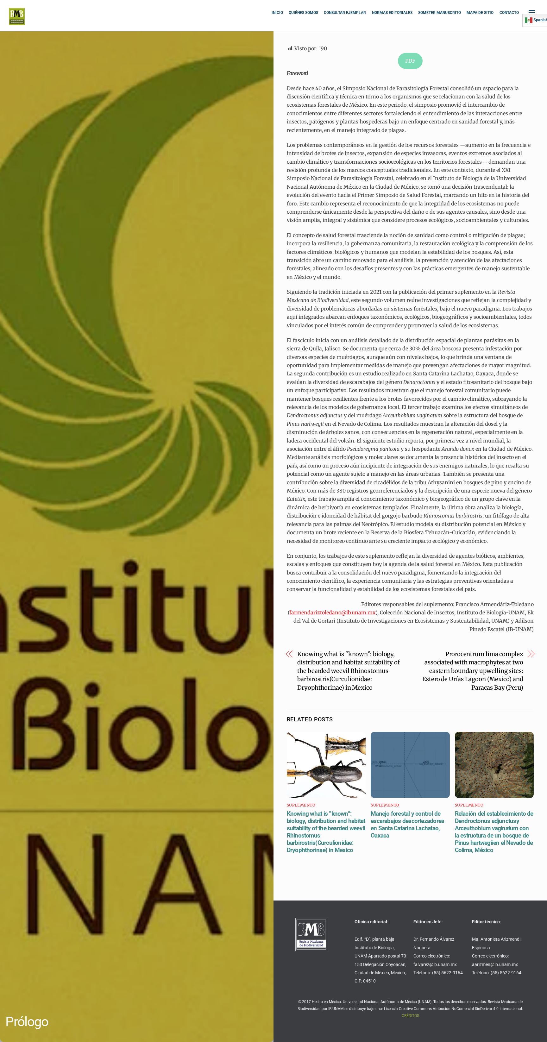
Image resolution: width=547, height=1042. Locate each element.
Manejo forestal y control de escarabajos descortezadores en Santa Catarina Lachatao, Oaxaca (407, 824)
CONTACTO (509, 12)
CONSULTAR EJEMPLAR (345, 12)
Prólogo (26, 1021)
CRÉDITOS (410, 1016)
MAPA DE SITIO (480, 12)
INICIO (277, 12)
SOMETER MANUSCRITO (439, 12)
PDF (410, 61)
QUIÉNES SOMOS (303, 12)
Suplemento (301, 805)
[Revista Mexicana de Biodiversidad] (17, 22)
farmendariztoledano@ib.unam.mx (332, 612)
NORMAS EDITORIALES (392, 12)
